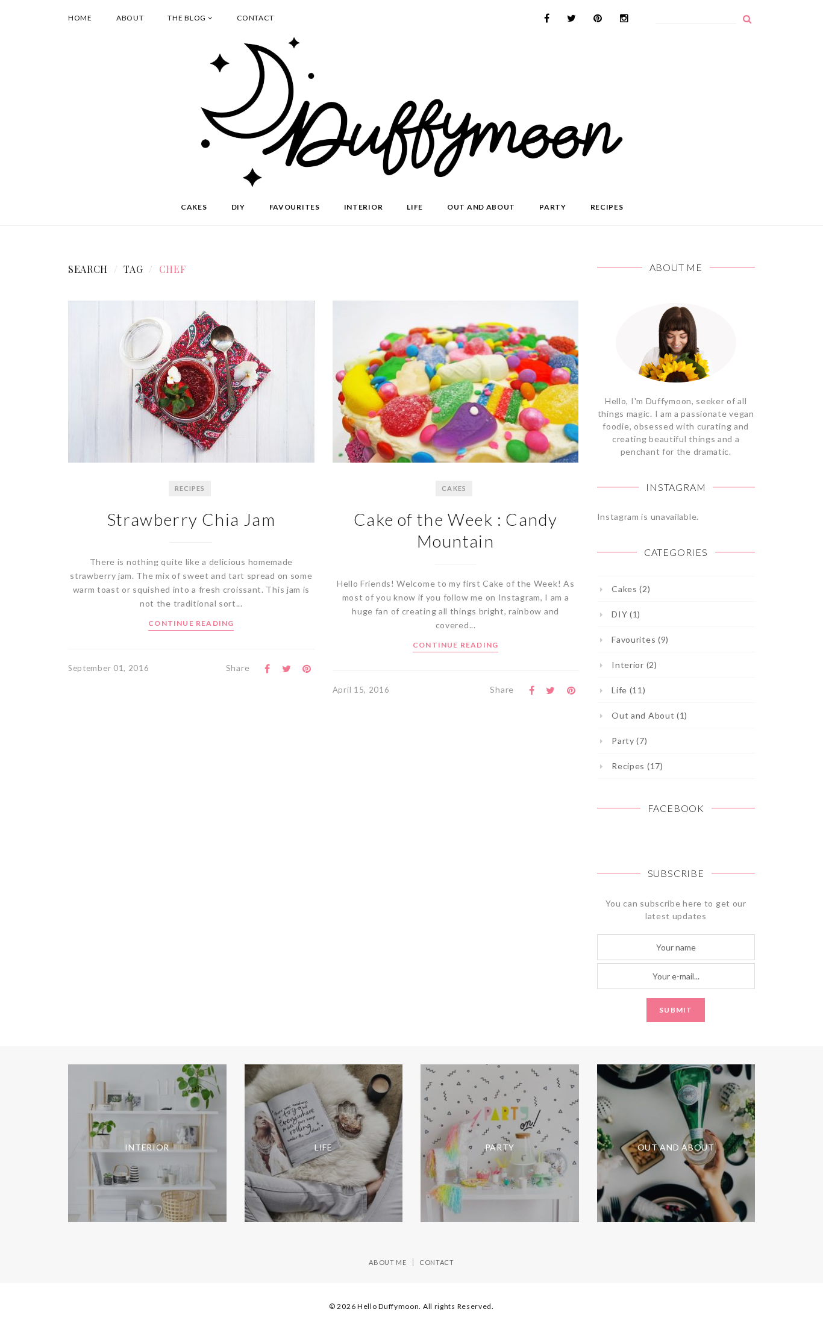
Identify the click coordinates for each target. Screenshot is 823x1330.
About (130, 17)
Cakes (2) (631, 589)
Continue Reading (191, 623)
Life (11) (628, 690)
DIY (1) (626, 614)
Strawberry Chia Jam (191, 519)
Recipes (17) (637, 766)
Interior (363, 206)
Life (415, 206)
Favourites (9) (640, 639)
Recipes (607, 206)
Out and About (481, 206)
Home (80, 17)
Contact (255, 17)
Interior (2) (634, 665)
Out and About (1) (649, 715)
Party (552, 206)
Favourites (294, 206)
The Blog (187, 17)
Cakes (194, 206)
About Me (388, 1262)
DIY (238, 206)
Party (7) (629, 740)
